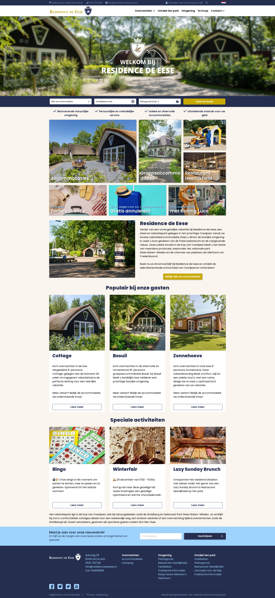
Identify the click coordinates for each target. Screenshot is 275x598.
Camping (127, 563)
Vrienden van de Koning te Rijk (184, 2)
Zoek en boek (204, 101)
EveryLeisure (218, 595)
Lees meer (77, 407)
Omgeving (188, 11)
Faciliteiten (165, 567)
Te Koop (202, 11)
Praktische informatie (171, 570)
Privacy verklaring (97, 595)
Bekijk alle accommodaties (182, 276)
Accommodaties (132, 559)
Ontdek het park (168, 11)
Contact (216, 11)
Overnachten (143, 11)
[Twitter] (68, 586)
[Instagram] (60, 586)
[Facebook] (51, 586)
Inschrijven (205, 536)
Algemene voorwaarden (64, 595)
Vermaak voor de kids (208, 570)
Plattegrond (165, 559)
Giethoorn (164, 578)
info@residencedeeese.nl (121, 2)
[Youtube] (76, 586)
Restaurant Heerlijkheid (172, 563)
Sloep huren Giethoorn (172, 574)
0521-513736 (93, 563)
